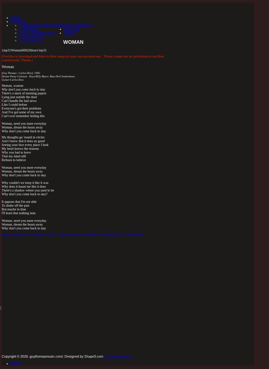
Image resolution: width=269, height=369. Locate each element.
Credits (17, 21)
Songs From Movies (36, 33)
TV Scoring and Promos (40, 25)
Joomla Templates (117, 356)
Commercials (31, 40)
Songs (69, 33)
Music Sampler (77, 25)
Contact (71, 29)
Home (15, 18)
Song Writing (31, 37)
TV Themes (28, 29)
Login (15, 363)
